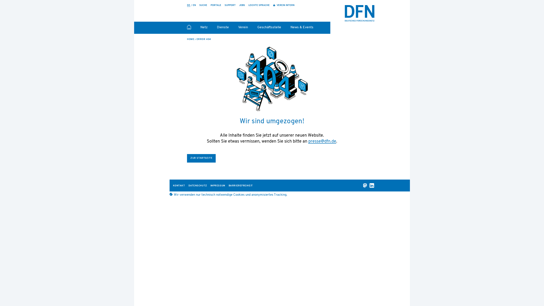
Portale (216, 5)
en (194, 5)
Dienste (223, 27)
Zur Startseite (201, 158)
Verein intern (285, 5)
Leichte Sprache (259, 5)
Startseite (189, 29)
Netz (204, 27)
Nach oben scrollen (418, 291)
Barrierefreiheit (241, 186)
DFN (359, 13)
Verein (243, 27)
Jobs (242, 5)
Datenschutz (197, 186)
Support (230, 5)
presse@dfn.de (322, 141)
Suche (203, 5)
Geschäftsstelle (269, 27)
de (188, 5)
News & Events (301, 27)
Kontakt (179, 186)
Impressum (217, 186)
